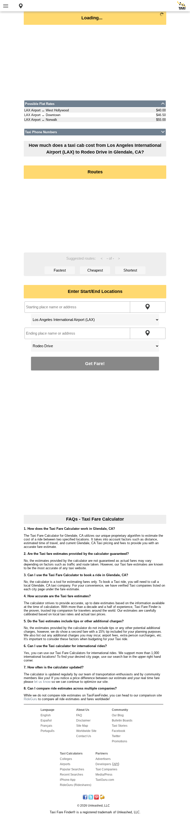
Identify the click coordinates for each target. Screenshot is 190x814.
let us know (42, 682)
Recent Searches (71, 774)
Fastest (60, 270)
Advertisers (103, 759)
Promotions (119, 741)
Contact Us (83, 736)
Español (46, 720)
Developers (103, 764)
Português (47, 731)
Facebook (118, 731)
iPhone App (67, 780)
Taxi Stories (119, 725)
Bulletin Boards (122, 720)
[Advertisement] (95, 62)
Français (46, 725)
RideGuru (30, 699)
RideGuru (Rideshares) (75, 785)
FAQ (79, 715)
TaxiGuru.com (104, 780)
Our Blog (118, 715)
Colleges (66, 759)
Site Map (82, 725)
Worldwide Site (86, 731)
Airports (65, 764)
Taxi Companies (106, 769)
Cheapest (95, 270)
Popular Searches (72, 769)
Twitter (116, 736)
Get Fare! (95, 363)
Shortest (130, 270)
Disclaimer (83, 720)
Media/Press (103, 774)
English (46, 715)
